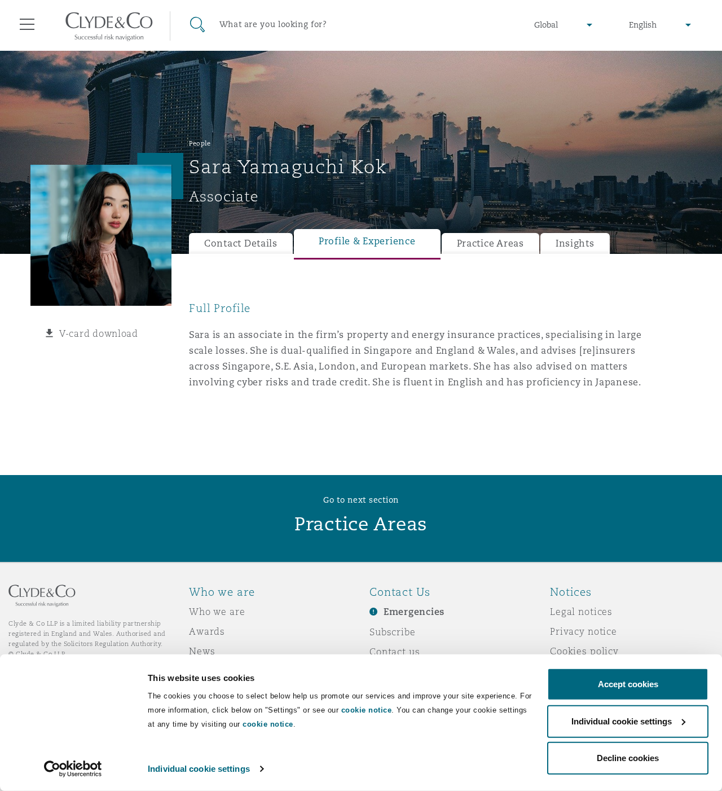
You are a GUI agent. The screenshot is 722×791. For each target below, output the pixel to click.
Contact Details (241, 243)
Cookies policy (584, 651)
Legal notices (581, 611)
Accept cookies (628, 684)
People (199, 143)
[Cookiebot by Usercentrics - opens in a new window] (73, 769)
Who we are (217, 611)
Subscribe (392, 632)
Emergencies (414, 612)
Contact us (394, 651)
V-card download (98, 333)
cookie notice (366, 710)
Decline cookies (628, 758)
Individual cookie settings (199, 769)
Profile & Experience (367, 241)
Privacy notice (583, 631)
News (202, 651)
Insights (575, 243)
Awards (207, 631)
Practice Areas (490, 243)
